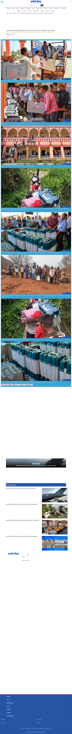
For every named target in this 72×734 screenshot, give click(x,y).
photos (31, 384)
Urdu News (3, 722)
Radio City (38, 722)
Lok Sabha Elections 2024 (5, 384)
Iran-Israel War (24, 10)
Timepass (50, 8)
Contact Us (46, 728)
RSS (50, 728)
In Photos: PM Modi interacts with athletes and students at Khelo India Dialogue (22, 536)
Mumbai (13, 8)
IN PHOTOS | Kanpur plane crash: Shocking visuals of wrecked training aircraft (21, 504)
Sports (33, 8)
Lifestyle (37, 8)
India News (14, 13)
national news (24, 384)
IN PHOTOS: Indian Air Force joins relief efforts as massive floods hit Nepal (21, 488)
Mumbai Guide (63, 8)
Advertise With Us (28, 728)
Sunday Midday (10, 715)
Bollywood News (36, 10)
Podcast (46, 8)
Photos (42, 8)
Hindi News (3, 719)
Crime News (42, 10)
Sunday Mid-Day (56, 8)
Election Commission (18, 384)
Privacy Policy (34, 728)
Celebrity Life (28, 8)
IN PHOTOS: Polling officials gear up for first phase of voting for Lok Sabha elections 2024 (37, 13)
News (17, 8)
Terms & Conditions (40, 728)
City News (47, 10)
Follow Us (20, 37)
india (28, 384)
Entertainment (22, 8)
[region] (36, 22)
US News (30, 10)
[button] (6, 2)
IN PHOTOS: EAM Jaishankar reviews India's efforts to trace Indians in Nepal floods (22, 520)
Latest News (9, 8)
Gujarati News (39, 719)
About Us (22, 728)
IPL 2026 (19, 10)
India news (11, 384)
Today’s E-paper (36, 3)
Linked (15, 37)
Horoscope (53, 10)
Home (7, 13)
